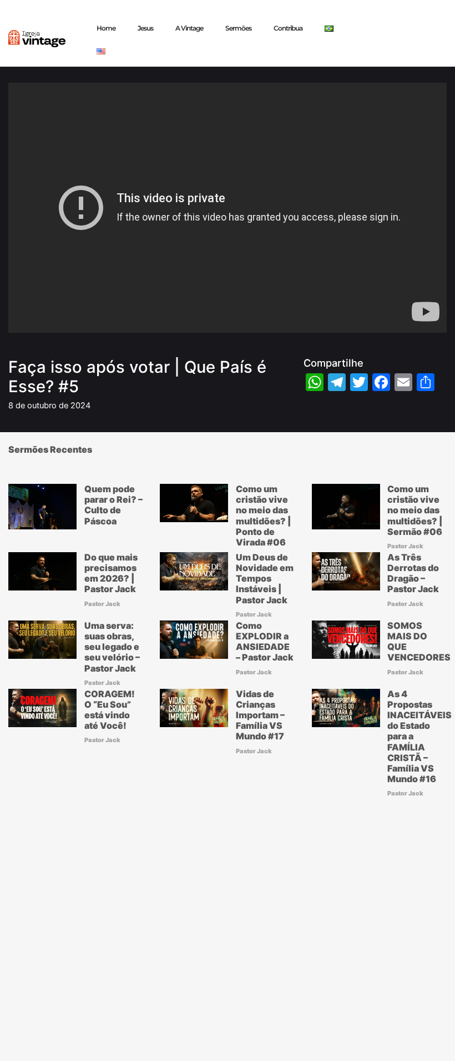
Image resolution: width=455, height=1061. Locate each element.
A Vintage (189, 28)
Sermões (238, 28)
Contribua (288, 28)
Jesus (145, 28)
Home (106, 28)
